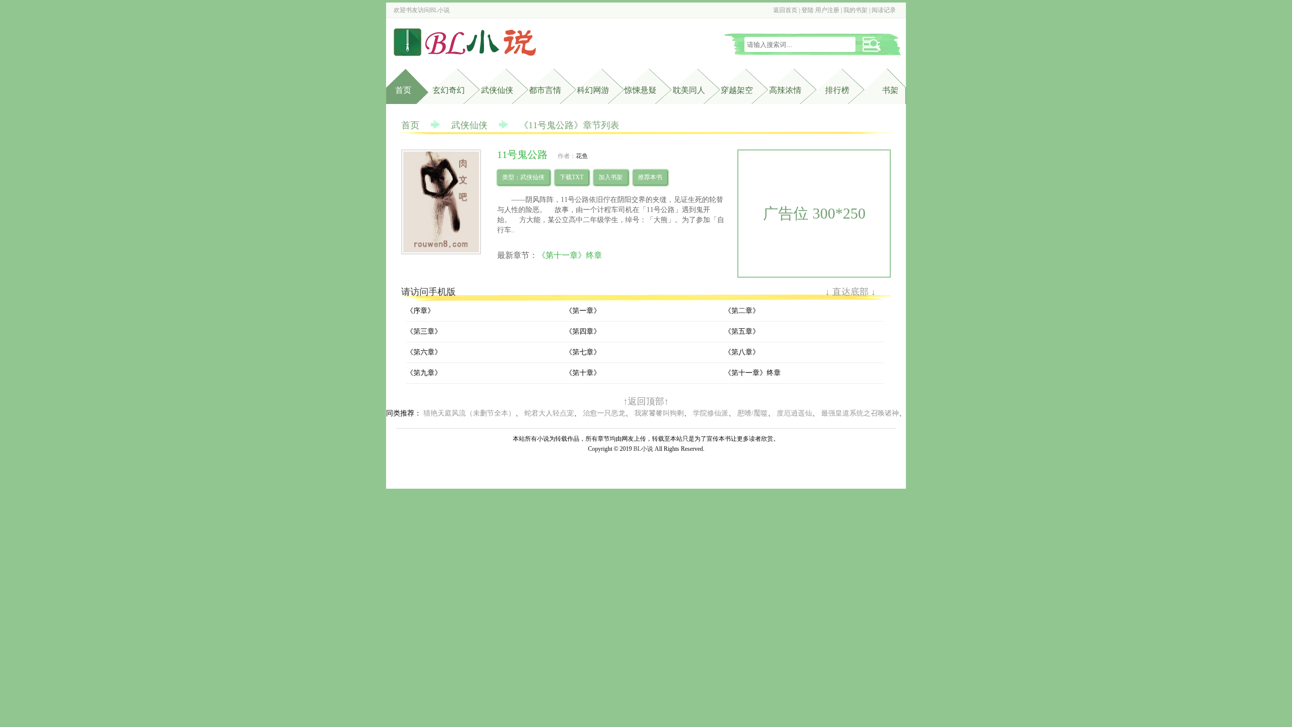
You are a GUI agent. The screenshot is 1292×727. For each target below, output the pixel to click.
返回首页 (785, 10)
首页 (403, 90)
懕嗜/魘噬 (752, 413)
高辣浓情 (785, 90)
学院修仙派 (710, 413)
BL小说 (440, 10)
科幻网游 (593, 90)
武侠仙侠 (497, 90)
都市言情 (545, 90)
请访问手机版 (428, 292)
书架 (890, 90)
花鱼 (582, 156)
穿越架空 (737, 90)
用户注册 (827, 10)
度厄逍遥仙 (794, 413)
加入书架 (611, 177)
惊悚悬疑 (640, 90)
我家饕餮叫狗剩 (659, 413)
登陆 (807, 10)
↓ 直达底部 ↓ (850, 292)
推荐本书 (650, 177)
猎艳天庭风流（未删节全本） (469, 413)
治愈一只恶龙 (604, 413)
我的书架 (855, 10)
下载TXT (571, 177)
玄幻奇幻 (449, 90)
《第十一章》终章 (569, 255)
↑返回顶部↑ (646, 401)
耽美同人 (689, 90)
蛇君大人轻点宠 (549, 413)
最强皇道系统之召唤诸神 (860, 413)
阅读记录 (884, 10)
